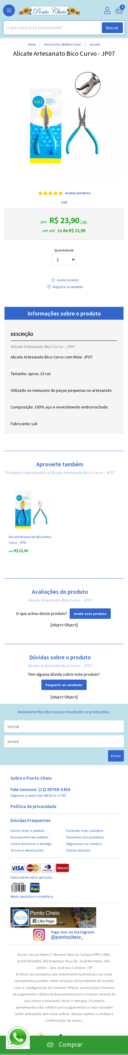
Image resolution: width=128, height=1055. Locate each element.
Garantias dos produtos (85, 837)
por (11, 551)
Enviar (116, 755)
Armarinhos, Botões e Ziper (63, 44)
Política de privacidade (33, 806)
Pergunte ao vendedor (64, 685)
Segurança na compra (84, 843)
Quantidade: (64, 250)
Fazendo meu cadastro (84, 830)
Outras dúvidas (78, 850)
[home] (40, 10)
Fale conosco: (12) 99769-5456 (40, 792)
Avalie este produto (90, 613)
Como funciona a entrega (31, 843)
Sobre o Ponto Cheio (31, 778)
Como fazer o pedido (27, 830)
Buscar (112, 27)
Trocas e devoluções (26, 850)
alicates (94, 44)
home (32, 44)
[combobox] (64, 27)
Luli (64, 202)
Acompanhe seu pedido (29, 837)
